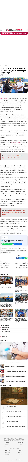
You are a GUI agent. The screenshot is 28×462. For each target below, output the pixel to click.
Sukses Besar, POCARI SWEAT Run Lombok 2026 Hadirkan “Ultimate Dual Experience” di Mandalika (6, 304)
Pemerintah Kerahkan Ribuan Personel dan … (15, 381)
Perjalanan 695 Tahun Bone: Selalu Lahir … (16, 416)
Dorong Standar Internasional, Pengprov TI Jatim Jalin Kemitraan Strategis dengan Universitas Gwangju (21, 289)
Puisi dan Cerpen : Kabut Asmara (13, 411)
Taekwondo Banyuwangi (6, 252)
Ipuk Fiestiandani (22, 248)
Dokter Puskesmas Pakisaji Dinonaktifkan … (10, 362)
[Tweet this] (20, 258)
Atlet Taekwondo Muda (6, 248)
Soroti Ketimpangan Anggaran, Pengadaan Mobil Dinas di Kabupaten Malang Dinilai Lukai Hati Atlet (21, 303)
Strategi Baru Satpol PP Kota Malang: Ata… (15, 366)
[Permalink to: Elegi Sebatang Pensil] (14, 396)
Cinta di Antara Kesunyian (12, 421)
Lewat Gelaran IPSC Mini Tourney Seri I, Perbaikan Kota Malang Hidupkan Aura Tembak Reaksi (21, 320)
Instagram (21, 452)
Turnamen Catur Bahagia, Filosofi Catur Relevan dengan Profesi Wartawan (6, 286)
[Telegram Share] (23, 258)
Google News (18, 243)
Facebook (8, 450)
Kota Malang (5, 329)
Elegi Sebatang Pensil (11, 406)
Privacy (20, 446)
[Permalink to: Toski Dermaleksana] (1, 75)
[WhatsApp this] (26, 258)
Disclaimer (7, 446)
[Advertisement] (14, 14)
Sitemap (21, 444)
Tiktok (21, 454)
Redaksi (7, 442)
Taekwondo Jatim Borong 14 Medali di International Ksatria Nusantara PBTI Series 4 (6, 320)
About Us (20, 442)
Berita (1, 360)
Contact (7, 444)
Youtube (8, 454)
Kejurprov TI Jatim (16, 142)
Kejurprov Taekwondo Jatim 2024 (8, 250)
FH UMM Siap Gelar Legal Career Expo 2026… (15, 371)
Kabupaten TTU (5, 327)
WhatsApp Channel (8, 243)
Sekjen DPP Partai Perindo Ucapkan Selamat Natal (5, 264)
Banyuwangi (3, 98)
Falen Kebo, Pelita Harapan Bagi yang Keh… (16, 426)
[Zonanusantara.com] (14, 30)
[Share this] (17, 258)
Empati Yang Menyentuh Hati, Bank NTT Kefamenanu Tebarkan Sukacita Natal (21, 265)
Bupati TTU (4, 336)
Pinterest (8, 452)
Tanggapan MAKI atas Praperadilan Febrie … (15, 376)
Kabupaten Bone (6, 331)
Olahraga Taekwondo (21, 250)
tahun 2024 (4, 334)
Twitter (21, 450)
